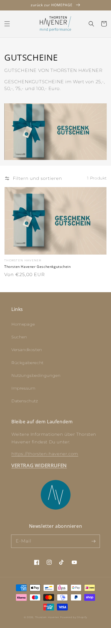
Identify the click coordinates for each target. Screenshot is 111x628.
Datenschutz (24, 400)
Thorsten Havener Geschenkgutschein (37, 266)
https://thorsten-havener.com (44, 453)
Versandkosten (26, 349)
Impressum (23, 388)
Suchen (19, 336)
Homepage (23, 324)
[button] (7, 24)
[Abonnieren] (93, 541)
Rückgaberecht (27, 362)
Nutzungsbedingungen (35, 375)
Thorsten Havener (47, 617)
